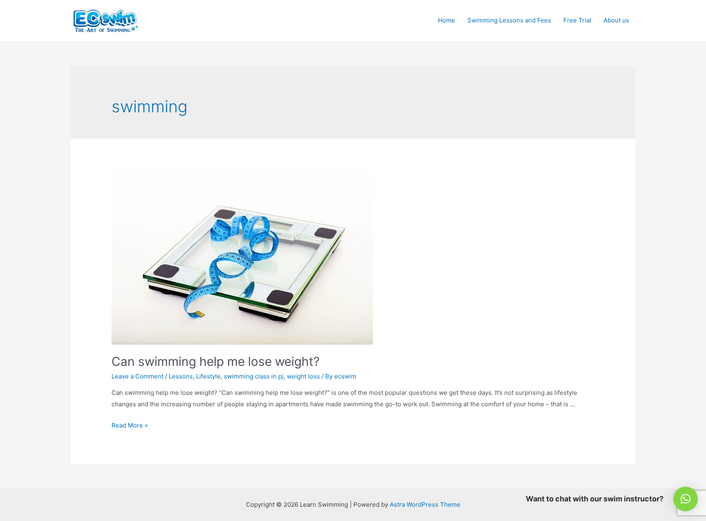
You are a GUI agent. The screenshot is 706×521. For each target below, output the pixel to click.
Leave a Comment (137, 376)
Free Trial (577, 20)
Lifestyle (208, 376)
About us (616, 20)
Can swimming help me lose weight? (215, 361)
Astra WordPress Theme (425, 504)
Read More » (130, 425)
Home (446, 20)
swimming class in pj (254, 376)
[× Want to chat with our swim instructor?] (685, 499)
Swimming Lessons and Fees (509, 20)
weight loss (303, 376)
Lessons (181, 376)
